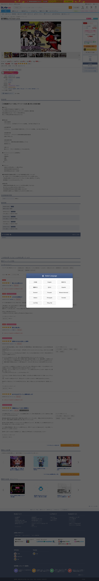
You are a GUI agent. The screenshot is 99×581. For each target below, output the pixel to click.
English (49, 282)
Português (49, 298)
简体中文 (63, 282)
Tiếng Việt (49, 303)
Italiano (35, 298)
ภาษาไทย (35, 303)
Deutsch (35, 292)
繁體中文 (35, 287)
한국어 (49, 287)
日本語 (35, 282)
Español (64, 287)
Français (49, 292)
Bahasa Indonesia (63, 292)
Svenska (64, 298)
